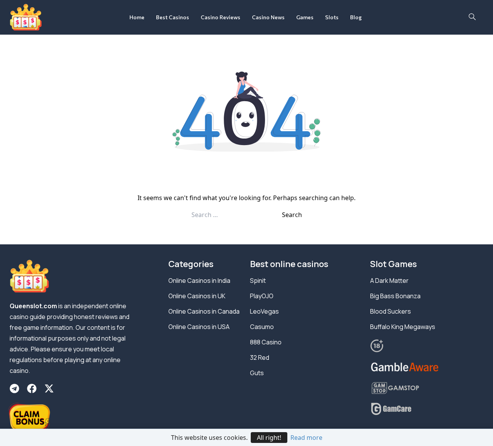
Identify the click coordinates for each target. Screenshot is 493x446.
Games (305, 17)
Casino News (268, 17)
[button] (472, 17)
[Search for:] (236, 214)
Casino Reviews (220, 17)
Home (136, 17)
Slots (332, 17)
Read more (306, 437)
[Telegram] (14, 388)
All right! (269, 437)
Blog (356, 17)
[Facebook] (32, 388)
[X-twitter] (49, 388)
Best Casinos (172, 17)
